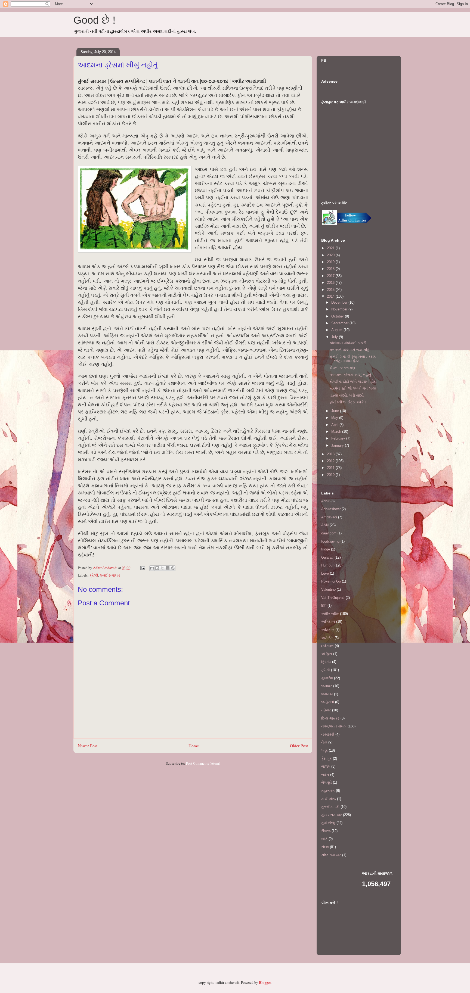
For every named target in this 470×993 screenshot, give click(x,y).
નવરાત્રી (327, 734)
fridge (325, 549)
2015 (331, 290)
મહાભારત (328, 791)
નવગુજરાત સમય (334, 726)
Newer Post (87, 745)
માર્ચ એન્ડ (328, 799)
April (335, 425)
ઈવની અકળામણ (342, 368)
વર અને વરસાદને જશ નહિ (349, 350)
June (335, 411)
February (338, 438)
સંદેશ (325, 847)
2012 (331, 461)
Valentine (328, 589)
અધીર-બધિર (330, 614)
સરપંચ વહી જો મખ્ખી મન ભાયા (353, 388)
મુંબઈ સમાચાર (110, 575)
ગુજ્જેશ (327, 678)
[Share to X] (162, 568)
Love (325, 573)
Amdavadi (329, 517)
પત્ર (324, 750)
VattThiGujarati (333, 598)
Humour (327, 565)
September (340, 323)
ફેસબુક (326, 759)
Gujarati (327, 557)
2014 (331, 296)
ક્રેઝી (93, 575)
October (338, 316)
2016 (331, 283)
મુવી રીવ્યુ (328, 823)
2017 (331, 276)
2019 (331, 262)
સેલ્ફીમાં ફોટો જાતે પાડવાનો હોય (353, 381)
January (338, 445)
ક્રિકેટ (326, 662)
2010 (331, 475)
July (335, 337)
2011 (331, 468)
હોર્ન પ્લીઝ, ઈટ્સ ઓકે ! (348, 402)
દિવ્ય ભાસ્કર (330, 718)
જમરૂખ (327, 694)
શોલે (324, 839)
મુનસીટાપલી (330, 807)
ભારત (325, 775)
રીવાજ (325, 831)
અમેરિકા (327, 638)
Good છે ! (94, 20)
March (336, 431)
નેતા (324, 742)
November (339, 309)
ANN (325, 525)
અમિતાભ (327, 630)
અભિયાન (328, 622)
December (339, 302)
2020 (331, 255)
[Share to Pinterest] (172, 568)
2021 (331, 248)
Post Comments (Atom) (203, 763)
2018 (331, 269)
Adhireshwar (331, 509)
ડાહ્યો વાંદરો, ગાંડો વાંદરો (347, 395)
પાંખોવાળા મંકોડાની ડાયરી (348, 343)
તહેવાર (326, 710)
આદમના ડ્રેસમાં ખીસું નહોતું (350, 375)
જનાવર (326, 686)
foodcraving (330, 541)
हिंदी (323, 605)
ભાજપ (325, 766)
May (335, 418)
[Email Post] (142, 567)
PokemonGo (331, 581)
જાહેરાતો (327, 702)
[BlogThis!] (157, 568)
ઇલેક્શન (327, 646)
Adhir (325, 501)
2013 (331, 454)
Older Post (299, 745)
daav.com (328, 533)
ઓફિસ (326, 654)
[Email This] (152, 568)
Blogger (265, 982)
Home (193, 745)
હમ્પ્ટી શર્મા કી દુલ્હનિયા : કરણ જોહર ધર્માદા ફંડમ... (353, 358)
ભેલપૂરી (326, 782)
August (337, 330)
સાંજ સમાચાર (331, 855)
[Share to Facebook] (167, 568)
